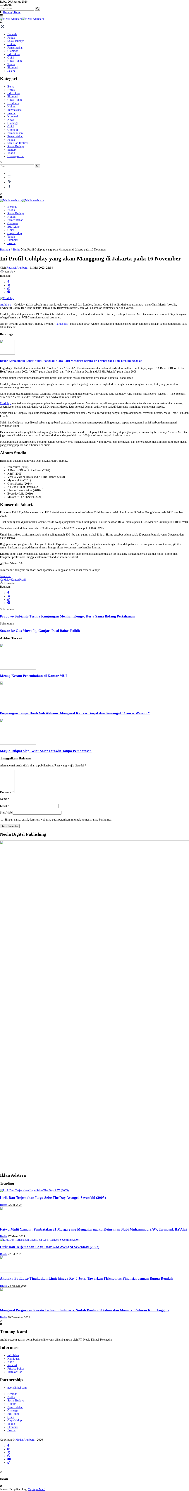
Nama (4, 798)
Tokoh (11, 64)
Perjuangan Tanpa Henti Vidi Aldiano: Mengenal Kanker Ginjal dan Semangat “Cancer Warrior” (75, 713)
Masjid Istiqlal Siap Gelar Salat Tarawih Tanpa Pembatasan (46, 751)
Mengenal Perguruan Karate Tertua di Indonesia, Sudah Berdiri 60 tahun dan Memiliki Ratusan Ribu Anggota (84, 1310)
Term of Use (14, 1371)
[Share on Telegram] (8, 292)
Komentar (7, 792)
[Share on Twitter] (8, 285)
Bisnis (11, 89)
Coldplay (5, 403)
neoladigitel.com (17, 1387)
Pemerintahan (15, 47)
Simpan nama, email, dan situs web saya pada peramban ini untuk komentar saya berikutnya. (58, 819)
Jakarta (11, 70)
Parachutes (62, 323)
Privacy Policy (15, 1368)
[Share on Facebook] (8, 282)
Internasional (14, 109)
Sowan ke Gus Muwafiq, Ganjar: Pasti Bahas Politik (40, 631)
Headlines (13, 103)
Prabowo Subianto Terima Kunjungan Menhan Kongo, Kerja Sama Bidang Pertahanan (67, 616)
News (10, 119)
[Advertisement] (94, 1143)
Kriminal (12, 116)
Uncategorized (15, 156)
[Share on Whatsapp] (8, 288)
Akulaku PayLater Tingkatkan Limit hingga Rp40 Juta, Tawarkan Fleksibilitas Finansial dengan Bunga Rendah (86, 1278)
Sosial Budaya (15, 40)
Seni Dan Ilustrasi (17, 143)
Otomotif (12, 129)
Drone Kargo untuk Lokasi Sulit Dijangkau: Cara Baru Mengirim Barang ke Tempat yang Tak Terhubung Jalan (71, 360)
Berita (10, 86)
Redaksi (12, 1365)
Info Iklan (13, 1355)
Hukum (11, 44)
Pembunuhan (15, 133)
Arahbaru (5, 304)
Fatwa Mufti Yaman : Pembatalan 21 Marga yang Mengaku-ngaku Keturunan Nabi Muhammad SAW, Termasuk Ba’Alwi (93, 1229)
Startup (11, 149)
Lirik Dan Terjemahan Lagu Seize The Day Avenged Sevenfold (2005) (53, 1198)
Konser (15, 579)
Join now (5, 576)
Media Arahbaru (25, 1439)
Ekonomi (12, 67)
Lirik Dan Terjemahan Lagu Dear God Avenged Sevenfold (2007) (49, 1247)
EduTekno (13, 54)
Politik (11, 37)
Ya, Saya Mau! (36, 1489)
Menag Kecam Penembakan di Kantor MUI (33, 676)
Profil (22, 579)
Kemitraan (13, 1358)
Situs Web (6, 812)
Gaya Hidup (14, 60)
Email (4, 805)
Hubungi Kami (11, 12)
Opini (10, 57)
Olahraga (12, 50)
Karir (10, 1361)
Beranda (12, 34)
